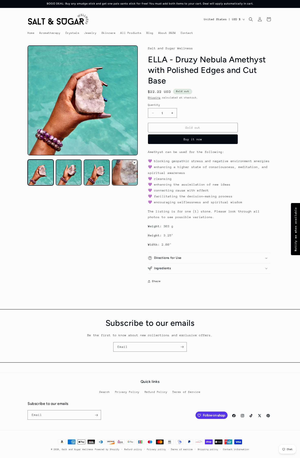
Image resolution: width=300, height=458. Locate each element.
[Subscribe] (182, 347)
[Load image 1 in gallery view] (41, 172)
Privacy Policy (127, 391)
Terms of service (182, 449)
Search (104, 391)
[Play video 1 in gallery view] (125, 172)
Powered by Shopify (107, 449)
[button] (250, 19)
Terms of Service (186, 391)
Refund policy (133, 449)
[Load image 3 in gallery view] (97, 172)
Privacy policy (156, 449)
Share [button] (156, 281)
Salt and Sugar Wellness (77, 449)
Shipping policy (208, 449)
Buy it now (193, 139)
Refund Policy (156, 391)
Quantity (154, 104)
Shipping (154, 97)
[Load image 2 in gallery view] (69, 172)
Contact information (236, 449)
